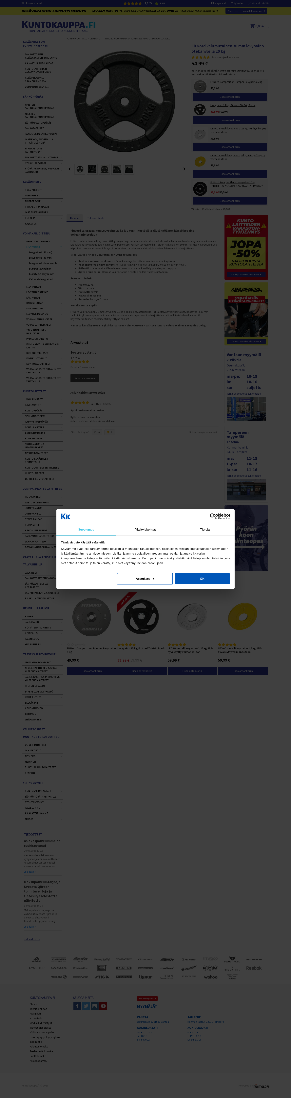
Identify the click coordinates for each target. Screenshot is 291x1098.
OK (202, 578)
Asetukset (143, 578)
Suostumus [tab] (86, 529)
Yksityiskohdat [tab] (145, 529)
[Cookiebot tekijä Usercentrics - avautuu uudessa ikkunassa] (213, 516)
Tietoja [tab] (205, 529)
